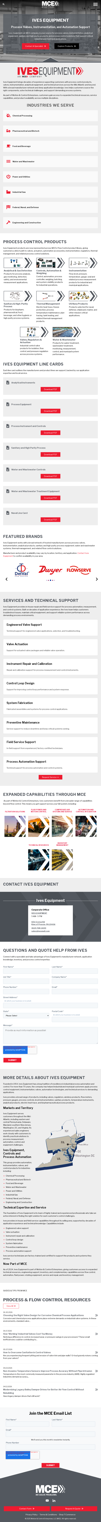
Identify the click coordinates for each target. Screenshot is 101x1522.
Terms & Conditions (48, 1514)
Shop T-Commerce (67, 1514)
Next (95, 575)
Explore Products (65, 46)
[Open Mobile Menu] (95, 4)
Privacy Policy (31, 1514)
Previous (5, 575)
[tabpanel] (22, 570)
